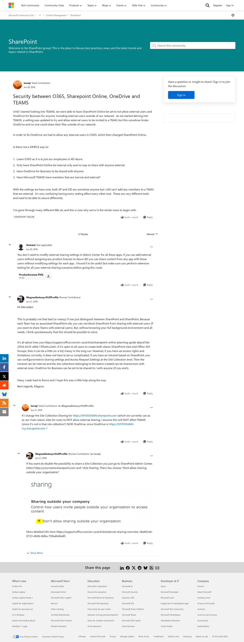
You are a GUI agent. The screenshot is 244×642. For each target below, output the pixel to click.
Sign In (230, 5)
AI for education (94, 626)
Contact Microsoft (97, 636)
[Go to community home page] (11, 5)
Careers (200, 586)
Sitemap (82, 636)
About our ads (202, 636)
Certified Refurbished (60, 614)
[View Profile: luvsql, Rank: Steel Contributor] (17, 84)
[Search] (207, 5)
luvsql (27, 83)
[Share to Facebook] (128, 567)
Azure (163, 586)
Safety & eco (173, 636)
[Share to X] (134, 567)
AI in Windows (18, 614)
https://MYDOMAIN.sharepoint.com (95, 415)
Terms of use (143, 636)
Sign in (181, 95)
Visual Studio (166, 626)
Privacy (113, 636)
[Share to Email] (157, 567)
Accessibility (202, 620)
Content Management (56, 15)
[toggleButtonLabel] (232, 15)
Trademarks (158, 636)
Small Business (128, 626)
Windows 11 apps (19, 626)
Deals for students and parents (101, 620)
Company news (203, 597)
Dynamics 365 (128, 597)
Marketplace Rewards (170, 620)
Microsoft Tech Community (172, 609)
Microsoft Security (130, 592)
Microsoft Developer (169, 592)
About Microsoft (204, 592)
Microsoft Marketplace (170, 614)
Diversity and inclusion (207, 614)
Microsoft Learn (167, 597)
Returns (54, 603)
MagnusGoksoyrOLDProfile (42, 297)
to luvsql (95, 453)
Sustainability (203, 626)
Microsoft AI (127, 586)
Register (217, 5)
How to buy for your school (99, 609)
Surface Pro (17, 586)
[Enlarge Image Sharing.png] (90, 505)
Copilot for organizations (23, 603)
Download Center (58, 592)
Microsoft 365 (128, 603)
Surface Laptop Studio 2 (22, 597)
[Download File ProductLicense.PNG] (48, 276)
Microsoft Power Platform (133, 609)
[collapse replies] (10, 245)
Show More (36, 553)
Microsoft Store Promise (61, 620)
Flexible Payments (58, 626)
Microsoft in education (97, 586)
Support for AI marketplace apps (175, 603)
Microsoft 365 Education (98, 603)
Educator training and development (103, 614)
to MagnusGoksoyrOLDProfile (76, 405)
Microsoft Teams (129, 614)
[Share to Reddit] (139, 567)
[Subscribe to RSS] (151, 567)
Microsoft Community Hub (21, 15)
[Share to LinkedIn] (122, 567)
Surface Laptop (18, 592)
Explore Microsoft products (23, 620)
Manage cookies (127, 636)
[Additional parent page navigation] (40, 15)
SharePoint (75, 15)
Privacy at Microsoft (206, 603)
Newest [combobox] (152, 234)
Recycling (187, 636)
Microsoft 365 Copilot (131, 620)
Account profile (57, 586)
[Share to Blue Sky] (145, 567)
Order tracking (57, 609)
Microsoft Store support (61, 597)
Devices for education (97, 592)
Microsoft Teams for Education (101, 597)
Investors (201, 609)
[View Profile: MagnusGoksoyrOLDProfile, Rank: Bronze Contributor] (20, 299)
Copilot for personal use (22, 609)
